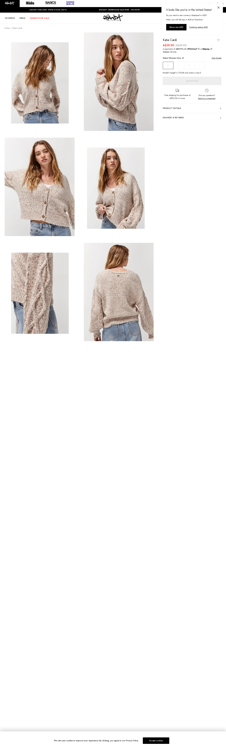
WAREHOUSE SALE (39, 18)
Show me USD (176, 27)
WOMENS (10, 18)
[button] (10, 3)
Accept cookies (156, 740)
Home (7, 28)
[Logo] (113, 20)
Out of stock (192, 80)
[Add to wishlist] (218, 40)
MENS (22, 18)
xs (168, 65)
